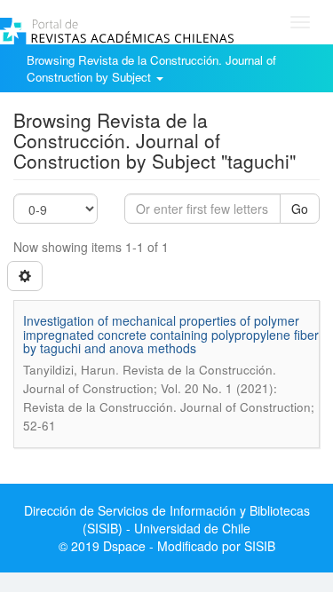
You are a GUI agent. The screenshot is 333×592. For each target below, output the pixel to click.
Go (299, 208)
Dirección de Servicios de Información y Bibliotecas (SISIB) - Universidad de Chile (167, 519)
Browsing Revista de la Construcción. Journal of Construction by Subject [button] (151, 68)
